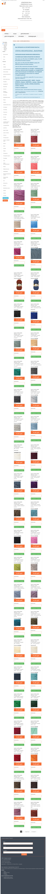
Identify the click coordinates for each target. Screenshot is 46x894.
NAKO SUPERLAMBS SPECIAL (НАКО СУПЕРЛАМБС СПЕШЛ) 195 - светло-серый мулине (18, 419)
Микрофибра (5, 171)
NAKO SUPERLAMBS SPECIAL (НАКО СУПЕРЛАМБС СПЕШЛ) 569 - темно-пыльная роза (19, 804)
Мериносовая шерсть (5, 178)
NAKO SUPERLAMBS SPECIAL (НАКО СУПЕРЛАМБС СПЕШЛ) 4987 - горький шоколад (35, 777)
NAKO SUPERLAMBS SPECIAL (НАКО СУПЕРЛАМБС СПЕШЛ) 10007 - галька (18, 131)
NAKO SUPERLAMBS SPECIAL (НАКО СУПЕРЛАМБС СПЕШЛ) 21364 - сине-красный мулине (35, 476)
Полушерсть (5, 153)
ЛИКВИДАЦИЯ (31, 36)
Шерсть (4, 143)
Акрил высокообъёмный (6, 164)
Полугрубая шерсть (6, 155)
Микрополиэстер (6, 168)
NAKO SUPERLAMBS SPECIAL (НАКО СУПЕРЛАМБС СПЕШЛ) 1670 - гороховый (35, 334)
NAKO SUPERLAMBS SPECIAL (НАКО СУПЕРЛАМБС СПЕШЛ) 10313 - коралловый (35, 158)
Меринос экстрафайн (5, 92)
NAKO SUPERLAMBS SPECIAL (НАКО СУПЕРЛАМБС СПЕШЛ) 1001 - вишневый (35, 131)
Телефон (5, 850)
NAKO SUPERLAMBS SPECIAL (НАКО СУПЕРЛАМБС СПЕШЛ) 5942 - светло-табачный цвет (35, 805)
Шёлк (4, 145)
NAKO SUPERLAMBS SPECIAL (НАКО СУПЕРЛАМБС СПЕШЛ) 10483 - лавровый (35, 185)
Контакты (15, 0)
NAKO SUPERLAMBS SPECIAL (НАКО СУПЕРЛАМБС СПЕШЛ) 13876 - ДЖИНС (35, 243)
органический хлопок (6, 104)
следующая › (27, 831)
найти (3, 30)
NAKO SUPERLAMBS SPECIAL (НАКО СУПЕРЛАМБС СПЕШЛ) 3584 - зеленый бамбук (18, 695)
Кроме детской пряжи (5, 48)
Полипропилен (6, 137)
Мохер (4, 166)
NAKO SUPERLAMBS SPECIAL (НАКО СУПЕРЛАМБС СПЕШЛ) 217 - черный (18, 532)
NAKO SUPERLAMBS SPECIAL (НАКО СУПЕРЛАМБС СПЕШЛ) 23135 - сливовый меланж (19, 586)
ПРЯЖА (5, 33)
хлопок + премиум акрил (6, 140)
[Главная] (4, 3)
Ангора (4, 193)
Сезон (4, 51)
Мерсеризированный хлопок (7, 174)
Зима (4, 56)
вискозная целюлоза (6, 74)
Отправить (24, 854)
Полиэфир (5, 158)
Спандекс (5, 119)
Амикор (4, 66)
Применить (5, 198)
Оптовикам (11, 0)
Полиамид (5, 109)
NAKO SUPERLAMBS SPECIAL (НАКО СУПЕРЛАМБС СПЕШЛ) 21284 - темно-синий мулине (18, 476)
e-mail (4, 846)
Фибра (4, 150)
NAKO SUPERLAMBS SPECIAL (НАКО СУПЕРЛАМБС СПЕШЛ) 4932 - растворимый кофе (19, 777)
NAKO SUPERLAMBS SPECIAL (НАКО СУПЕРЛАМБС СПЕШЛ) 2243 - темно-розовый (35, 532)
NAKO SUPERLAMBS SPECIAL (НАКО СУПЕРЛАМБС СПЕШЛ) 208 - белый (18, 446)
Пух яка (4, 117)
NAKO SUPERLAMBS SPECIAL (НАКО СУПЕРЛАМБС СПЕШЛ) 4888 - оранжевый (35, 750)
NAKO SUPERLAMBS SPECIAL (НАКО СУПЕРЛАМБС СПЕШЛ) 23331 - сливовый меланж (36, 586)
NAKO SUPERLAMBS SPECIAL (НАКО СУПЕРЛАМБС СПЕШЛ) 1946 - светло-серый (35, 391)
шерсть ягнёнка (6, 132)
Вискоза (4, 185)
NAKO (18, 41)
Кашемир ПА (5, 84)
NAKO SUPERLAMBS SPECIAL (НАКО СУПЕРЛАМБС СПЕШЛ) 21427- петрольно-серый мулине (36, 504)
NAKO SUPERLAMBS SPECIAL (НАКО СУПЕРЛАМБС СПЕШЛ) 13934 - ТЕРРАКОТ (18, 274)
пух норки (5, 114)
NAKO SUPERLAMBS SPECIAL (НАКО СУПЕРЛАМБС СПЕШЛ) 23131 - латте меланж (35, 559)
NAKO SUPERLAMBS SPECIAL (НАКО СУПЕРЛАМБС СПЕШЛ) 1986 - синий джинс (35, 418)
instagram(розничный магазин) (8, 878)
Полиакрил (5, 107)
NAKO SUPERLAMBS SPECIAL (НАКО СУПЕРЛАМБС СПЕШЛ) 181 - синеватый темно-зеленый (18, 364)
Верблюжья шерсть (6, 188)
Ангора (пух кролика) (6, 69)
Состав (4, 61)
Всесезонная (5, 54)
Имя (4, 841)
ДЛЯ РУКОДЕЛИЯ (8, 36)
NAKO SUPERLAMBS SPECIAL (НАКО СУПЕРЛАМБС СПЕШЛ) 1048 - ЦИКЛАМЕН (18, 185)
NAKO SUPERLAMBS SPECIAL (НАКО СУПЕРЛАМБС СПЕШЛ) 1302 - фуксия (18, 243)
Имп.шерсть (5, 183)
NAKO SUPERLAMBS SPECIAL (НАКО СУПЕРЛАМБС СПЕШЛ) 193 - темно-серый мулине (36, 363)
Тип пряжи (5, 42)
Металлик (5, 94)
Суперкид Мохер (6, 125)
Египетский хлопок (6, 79)
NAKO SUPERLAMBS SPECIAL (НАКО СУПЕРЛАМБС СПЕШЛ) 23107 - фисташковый (18, 559)
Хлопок (4, 148)
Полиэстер (5, 112)
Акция (14, 33)
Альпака (4, 195)
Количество (16, 148)
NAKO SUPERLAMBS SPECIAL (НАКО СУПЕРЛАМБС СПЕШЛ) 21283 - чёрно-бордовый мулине (35, 447)
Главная (2, 0)
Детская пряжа (5, 45)
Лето (4, 59)
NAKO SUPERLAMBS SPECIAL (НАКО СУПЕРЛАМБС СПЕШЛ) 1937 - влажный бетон (18, 391)
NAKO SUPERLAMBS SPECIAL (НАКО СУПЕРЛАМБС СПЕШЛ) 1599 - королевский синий (36, 305)
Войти (44, 0)
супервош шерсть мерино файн (6, 122)
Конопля (4, 89)
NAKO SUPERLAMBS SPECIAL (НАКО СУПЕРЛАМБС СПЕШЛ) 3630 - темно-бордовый (18, 722)
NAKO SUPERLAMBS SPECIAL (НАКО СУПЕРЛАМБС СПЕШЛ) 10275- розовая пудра (18, 158)
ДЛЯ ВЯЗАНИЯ (24, 33)
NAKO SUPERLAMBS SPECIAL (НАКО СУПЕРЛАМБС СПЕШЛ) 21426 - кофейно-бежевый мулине (19, 504)
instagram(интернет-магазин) (8, 877)
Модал (4, 99)
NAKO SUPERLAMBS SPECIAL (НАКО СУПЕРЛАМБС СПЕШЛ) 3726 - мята (35, 722)
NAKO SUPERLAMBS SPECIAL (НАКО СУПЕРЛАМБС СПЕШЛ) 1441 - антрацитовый (18, 305)
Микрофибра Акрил (6, 97)
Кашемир (5, 81)
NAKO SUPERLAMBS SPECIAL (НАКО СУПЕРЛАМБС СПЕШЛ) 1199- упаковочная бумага (19, 216)
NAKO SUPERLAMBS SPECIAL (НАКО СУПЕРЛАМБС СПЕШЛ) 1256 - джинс (35, 216)
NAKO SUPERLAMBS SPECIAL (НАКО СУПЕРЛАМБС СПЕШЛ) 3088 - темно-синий (18, 668)
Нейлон (4, 102)
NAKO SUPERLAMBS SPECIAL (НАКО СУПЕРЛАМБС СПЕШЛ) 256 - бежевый (18, 641)
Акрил (4, 64)
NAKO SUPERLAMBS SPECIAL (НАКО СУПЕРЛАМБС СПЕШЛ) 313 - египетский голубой (36, 668)
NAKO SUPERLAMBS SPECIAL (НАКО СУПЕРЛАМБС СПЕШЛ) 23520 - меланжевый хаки (36, 613)
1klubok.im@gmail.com (8, 862)
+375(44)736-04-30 (21, 92)
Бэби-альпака (5, 71)
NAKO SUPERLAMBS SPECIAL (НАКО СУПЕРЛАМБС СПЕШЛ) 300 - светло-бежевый (35, 641)
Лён (4, 180)
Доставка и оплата (7, 0)
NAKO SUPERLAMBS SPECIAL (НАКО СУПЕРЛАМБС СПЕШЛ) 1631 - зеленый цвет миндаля (18, 335)
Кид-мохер (5, 86)
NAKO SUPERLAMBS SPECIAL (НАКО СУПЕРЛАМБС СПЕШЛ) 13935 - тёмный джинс (35, 274)
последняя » (33, 831)
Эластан (4, 135)
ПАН (4, 160)
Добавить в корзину (19, 153)
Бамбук (4, 190)
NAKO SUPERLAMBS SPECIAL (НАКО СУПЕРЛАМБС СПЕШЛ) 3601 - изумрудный (35, 695)
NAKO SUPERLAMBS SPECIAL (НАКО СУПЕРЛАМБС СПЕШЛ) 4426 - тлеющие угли (18, 750)
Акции (5, 871)
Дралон (4, 76)
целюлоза (5, 127)
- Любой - (6, 43)
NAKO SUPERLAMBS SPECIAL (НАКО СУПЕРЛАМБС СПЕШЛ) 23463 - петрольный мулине (18, 614)
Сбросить (5, 200)
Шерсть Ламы (5, 130)
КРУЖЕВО (20, 36)
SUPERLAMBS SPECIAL (25, 41)
